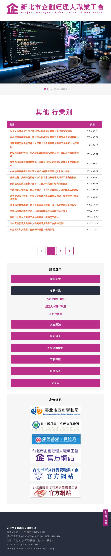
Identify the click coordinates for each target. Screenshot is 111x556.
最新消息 (55, 336)
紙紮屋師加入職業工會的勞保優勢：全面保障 (32, 229)
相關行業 (55, 290)
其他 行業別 (55, 313)
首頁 (46, 89)
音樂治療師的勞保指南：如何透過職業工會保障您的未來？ (39, 211)
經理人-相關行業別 (55, 306)
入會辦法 (55, 324)
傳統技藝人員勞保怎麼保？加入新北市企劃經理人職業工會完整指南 (43, 177)
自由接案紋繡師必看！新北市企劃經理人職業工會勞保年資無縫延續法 (44, 137)
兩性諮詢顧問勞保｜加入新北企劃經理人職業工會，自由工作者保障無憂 (44, 154)
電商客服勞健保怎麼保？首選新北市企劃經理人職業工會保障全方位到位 (44, 145)
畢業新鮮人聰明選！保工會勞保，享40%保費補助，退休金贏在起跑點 (44, 189)
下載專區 (55, 359)
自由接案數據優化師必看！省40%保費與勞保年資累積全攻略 (40, 171)
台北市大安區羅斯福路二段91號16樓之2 (33, 540)
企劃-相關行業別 (56, 299)
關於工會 (55, 278)
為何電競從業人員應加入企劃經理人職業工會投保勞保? (37, 223)
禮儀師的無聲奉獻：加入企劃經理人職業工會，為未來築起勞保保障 (43, 205)
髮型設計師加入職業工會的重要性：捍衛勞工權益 (34, 217)
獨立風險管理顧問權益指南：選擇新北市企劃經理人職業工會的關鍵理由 (44, 164)
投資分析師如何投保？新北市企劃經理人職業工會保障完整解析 (41, 131)
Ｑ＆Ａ (55, 382)
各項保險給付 (55, 347)
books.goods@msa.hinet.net (28, 544)
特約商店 (55, 371)
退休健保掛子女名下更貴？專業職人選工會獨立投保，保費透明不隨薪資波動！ (44, 197)
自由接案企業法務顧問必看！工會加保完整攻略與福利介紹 (39, 183)
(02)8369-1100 (19, 532)
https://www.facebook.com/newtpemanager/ (34, 548)
